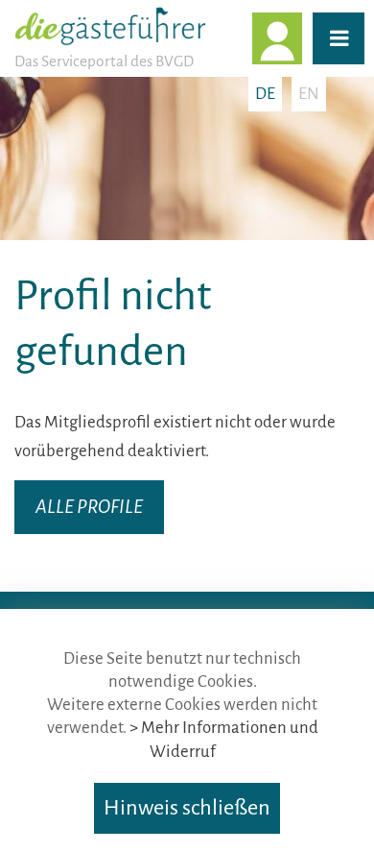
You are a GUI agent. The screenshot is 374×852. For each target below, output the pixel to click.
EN (308, 94)
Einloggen (301, 38)
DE (265, 94)
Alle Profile (89, 507)
